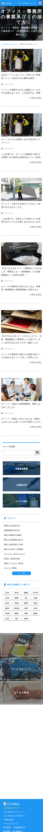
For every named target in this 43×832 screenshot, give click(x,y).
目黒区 (26, 619)
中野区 (26, 613)
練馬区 (35, 613)
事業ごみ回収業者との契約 (13, 544)
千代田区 (7, 613)
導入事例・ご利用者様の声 (14, 827)
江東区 (35, 598)
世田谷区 (16, 608)
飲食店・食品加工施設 (12, 558)
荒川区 (17, 593)
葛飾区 (17, 598)
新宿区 (26, 603)
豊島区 (17, 613)
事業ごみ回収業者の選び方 (13, 540)
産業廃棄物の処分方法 (12, 530)
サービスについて (10, 823)
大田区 (7, 598)
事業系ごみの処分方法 (12, 525)
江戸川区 (35, 593)
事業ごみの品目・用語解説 (13, 549)
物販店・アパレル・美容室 (13, 563)
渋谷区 (17, 603)
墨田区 (7, 608)
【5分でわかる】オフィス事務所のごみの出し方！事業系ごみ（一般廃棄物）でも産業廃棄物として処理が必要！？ (21, 271)
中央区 (35, 608)
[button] (23, 3)
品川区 (7, 603)
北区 (26, 598)
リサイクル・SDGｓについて (14, 554)
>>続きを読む (35, 97)
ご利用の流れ (8, 819)
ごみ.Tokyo (5, 44)
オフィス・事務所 (10, 568)
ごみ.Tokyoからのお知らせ (14, 816)
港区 (16, 619)
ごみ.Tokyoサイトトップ (13, 812)
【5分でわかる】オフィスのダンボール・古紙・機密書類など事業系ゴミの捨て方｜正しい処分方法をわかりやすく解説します (21, 339)
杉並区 (35, 603)
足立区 (7, 593)
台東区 (26, 608)
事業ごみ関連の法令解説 (13, 535)
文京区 (7, 619)
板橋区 (26, 593)
